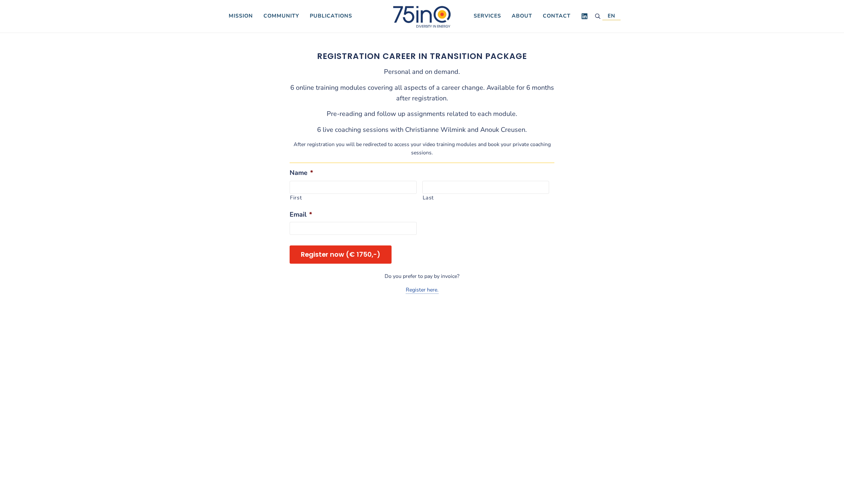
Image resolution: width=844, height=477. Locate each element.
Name (301, 173)
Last (428, 197)
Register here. (422, 289)
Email (301, 214)
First (296, 197)
